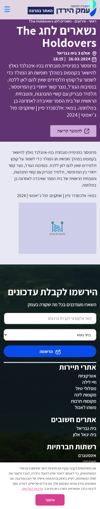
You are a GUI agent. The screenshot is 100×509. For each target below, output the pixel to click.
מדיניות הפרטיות (32, 488)
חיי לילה (89, 382)
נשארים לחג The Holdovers (50, 21)
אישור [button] (50, 500)
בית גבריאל (86, 428)
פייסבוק (89, 462)
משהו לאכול (85, 407)
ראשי (92, 21)
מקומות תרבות (83, 401)
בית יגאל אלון (84, 434)
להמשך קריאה (69, 130)
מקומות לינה (85, 395)
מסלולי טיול (85, 388)
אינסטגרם (87, 455)
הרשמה (46, 351)
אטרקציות (87, 376)
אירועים (80, 21)
